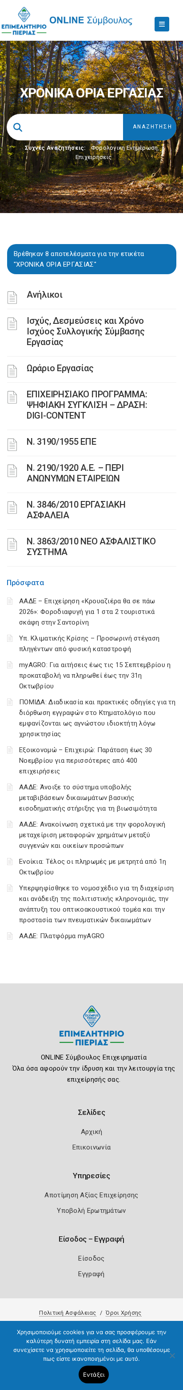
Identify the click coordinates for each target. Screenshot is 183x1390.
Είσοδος (91, 1258)
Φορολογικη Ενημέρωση (124, 147)
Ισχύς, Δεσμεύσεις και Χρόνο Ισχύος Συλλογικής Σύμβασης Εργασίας (85, 331)
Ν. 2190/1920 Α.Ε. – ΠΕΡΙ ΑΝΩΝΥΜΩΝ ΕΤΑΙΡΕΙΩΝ (75, 473)
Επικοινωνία (91, 1147)
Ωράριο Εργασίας (60, 368)
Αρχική (92, 1132)
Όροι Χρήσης (123, 1312)
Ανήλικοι (45, 294)
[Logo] (92, 1032)
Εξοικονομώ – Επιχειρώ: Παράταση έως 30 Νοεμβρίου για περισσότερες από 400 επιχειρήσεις (85, 760)
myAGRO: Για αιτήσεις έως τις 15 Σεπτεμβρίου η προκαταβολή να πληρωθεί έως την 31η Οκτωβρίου (95, 675)
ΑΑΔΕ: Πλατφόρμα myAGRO (62, 936)
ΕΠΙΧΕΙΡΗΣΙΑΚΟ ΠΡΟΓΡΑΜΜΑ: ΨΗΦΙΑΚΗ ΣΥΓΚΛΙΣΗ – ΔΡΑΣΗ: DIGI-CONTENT (87, 405)
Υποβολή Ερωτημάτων (91, 1211)
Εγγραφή (91, 1274)
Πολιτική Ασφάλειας (67, 1312)
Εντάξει (94, 1374)
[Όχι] (171, 1360)
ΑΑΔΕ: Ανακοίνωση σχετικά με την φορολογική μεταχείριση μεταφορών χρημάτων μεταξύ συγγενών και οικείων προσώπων (92, 835)
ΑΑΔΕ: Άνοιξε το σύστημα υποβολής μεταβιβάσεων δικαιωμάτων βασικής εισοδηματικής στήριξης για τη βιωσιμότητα (88, 797)
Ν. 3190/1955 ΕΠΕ (61, 441)
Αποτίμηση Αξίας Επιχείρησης (91, 1195)
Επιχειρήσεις (94, 157)
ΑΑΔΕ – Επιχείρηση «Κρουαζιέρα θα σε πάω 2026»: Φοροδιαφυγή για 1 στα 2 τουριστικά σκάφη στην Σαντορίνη (87, 611)
